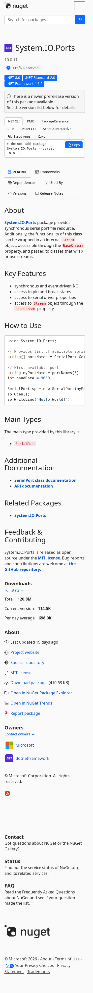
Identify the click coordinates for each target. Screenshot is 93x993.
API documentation (33, 486)
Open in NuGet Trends (31, 703)
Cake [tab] (41, 136)
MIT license (49, 558)
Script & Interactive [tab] (57, 128)
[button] (74, 144)
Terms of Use (67, 959)
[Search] (80, 19)
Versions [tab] (19, 193)
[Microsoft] (9, 745)
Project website (24, 652)
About (46, 959)
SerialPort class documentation (45, 480)
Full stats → (14, 590)
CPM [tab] (10, 128)
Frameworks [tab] (49, 171)
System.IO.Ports (20, 222)
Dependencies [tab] (24, 182)
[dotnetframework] (9, 758)
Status (12, 861)
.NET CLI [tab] (13, 121)
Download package (28, 682)
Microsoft (25, 745)
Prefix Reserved (26, 67)
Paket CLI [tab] (29, 128)
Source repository (27, 662)
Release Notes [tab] (51, 193)
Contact (14, 836)
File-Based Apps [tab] (19, 136)
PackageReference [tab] (54, 121)
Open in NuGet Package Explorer (41, 693)
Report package (25, 713)
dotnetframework (32, 758)
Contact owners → (19, 734)
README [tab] (19, 171)
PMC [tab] (30, 121)
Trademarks (38, 971)
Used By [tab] (55, 182)
